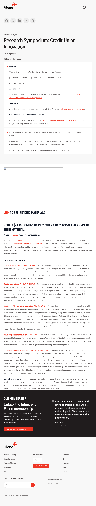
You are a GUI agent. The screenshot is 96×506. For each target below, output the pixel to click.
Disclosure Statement (55, 479)
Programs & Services (10, 463)
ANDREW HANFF (20, 265)
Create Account (41, 465)
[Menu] (90, 7)
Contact (65, 471)
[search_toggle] (84, 7)
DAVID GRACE (21, 334)
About (5, 471)
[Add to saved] (33, 20)
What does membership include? (18, 429)
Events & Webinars (9, 459)
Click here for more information (71, 109)
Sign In (37, 459)
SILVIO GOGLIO (25, 306)
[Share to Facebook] (6, 20)
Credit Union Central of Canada (24, 240)
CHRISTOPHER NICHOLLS (26, 350)
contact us (13, 234)
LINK (6, 212)
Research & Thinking (10, 455)
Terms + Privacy (53, 483)
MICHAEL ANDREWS (19, 284)
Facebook (66, 455)
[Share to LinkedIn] (19, 20)
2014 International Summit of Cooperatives (59, 120)
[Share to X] (13, 20)
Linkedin (65, 467)
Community (7, 467)
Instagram (66, 463)
